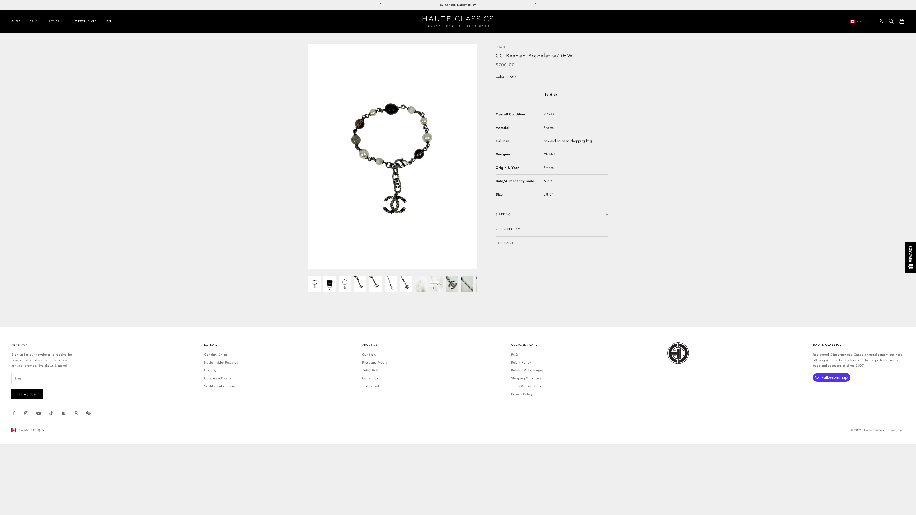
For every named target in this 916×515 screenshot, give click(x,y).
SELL (109, 21)
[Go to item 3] (345, 284)
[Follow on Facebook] (13, 413)
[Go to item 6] (390, 284)
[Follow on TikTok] (51, 413)
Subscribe (27, 394)
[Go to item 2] (329, 284)
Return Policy (521, 362)
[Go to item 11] (467, 284)
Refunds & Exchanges (527, 370)
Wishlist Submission (219, 386)
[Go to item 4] (360, 284)
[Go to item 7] (406, 284)
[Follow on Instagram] (26, 413)
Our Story (369, 354)
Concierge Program (219, 378)
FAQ (514, 354)
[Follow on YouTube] (38, 413)
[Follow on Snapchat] (63, 413)
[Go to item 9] (436, 284)
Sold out (552, 94)
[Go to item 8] (421, 283)
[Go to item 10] (451, 284)
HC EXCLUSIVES (84, 21)
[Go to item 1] (314, 284)
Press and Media (374, 362)
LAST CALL (55, 21)
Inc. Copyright (895, 430)
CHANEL (502, 47)
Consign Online (216, 354)
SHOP (15, 21)
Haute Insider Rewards (221, 362)
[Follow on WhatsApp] (75, 413)
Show (910, 257)
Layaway (210, 370)
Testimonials (371, 386)
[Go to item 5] (375, 284)
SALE (33, 21)
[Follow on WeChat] (88, 413)
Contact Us (370, 378)
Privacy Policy (521, 394)
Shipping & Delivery (526, 378)
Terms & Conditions (526, 386)
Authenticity (370, 370)
